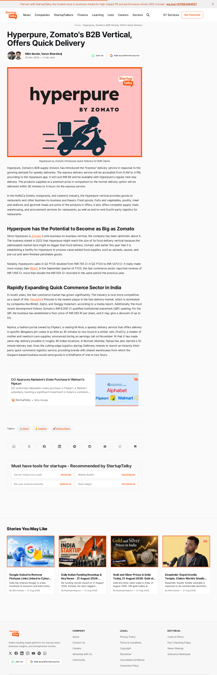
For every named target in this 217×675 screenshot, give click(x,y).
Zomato (36, 236)
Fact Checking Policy (179, 642)
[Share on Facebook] (44, 446)
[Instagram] (27, 653)
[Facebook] (16, 653)
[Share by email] (105, 446)
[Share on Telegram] (74, 446)
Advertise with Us (82, 654)
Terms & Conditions (130, 642)
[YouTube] (33, 653)
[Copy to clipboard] (120, 446)
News (27, 15)
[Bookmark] (135, 446)
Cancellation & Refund (132, 659)
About (76, 636)
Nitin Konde (32, 53)
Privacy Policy (128, 636)
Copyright (125, 648)
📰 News (24, 428)
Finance (82, 15)
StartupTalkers (63, 15)
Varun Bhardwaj (51, 53)
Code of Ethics (175, 636)
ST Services (171, 15)
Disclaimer (125, 654)
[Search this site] (148, 15)
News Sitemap (175, 648)
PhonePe (35, 299)
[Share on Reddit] (90, 446)
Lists (111, 15)
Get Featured (192, 14)
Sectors (138, 15)
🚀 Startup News (61, 428)
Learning (98, 15)
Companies (42, 15)
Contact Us (79, 642)
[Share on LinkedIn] (59, 446)
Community (79, 659)
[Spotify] (39, 653)
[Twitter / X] (10, 653)
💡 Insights (40, 428)
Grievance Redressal (178, 654)
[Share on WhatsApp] (14, 446)
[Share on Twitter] (29, 446)
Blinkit (34, 268)
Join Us (99, 55)
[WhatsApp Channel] (45, 653)
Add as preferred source (127, 55)
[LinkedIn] (22, 653)
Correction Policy (129, 665)
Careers (123, 15)
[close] (213, 4)
